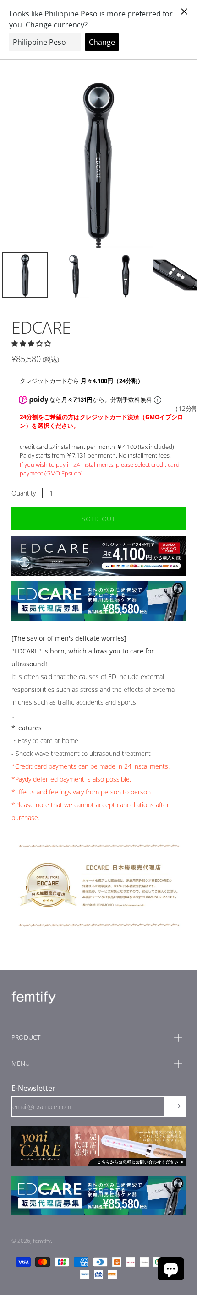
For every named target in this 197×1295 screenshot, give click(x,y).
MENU (20, 1063)
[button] (32, 343)
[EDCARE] (25, 275)
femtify (42, 1241)
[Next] (162, 160)
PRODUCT (25, 1037)
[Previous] (34, 160)
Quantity (23, 493)
